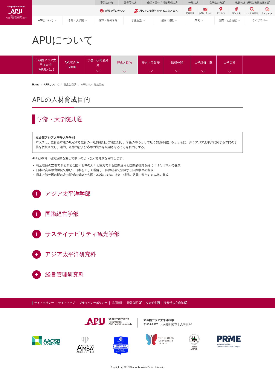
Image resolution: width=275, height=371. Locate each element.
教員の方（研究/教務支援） (251, 2)
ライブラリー (260, 20)
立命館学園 (153, 302)
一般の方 (193, 2)
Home (35, 84)
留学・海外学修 (108, 20)
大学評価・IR (203, 62)
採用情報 (117, 302)
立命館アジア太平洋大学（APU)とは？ (45, 64)
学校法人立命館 (174, 302)
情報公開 (177, 62)
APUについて (45, 20)
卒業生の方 (106, 2)
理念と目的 (124, 62)
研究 (197, 20)
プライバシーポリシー (93, 302)
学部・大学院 (76, 20)
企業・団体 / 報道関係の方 (162, 2)
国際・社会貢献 (228, 20)
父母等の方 (130, 2)
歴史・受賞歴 (151, 62)
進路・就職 (167, 20)
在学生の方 (215, 2)
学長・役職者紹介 (97, 63)
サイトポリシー (44, 302)
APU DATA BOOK (72, 65)
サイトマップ (66, 302)
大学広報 (229, 62)
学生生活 (136, 20)
